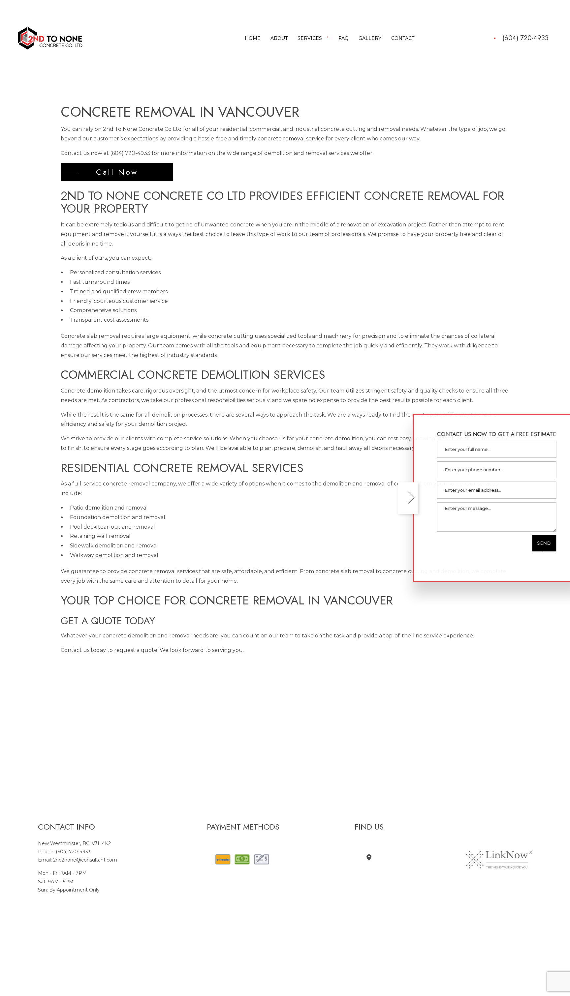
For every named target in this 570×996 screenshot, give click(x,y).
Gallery (370, 39)
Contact (402, 39)
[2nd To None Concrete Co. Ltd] (50, 38)
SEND (534, 543)
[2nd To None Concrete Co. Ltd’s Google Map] (369, 859)
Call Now (117, 172)
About (279, 39)
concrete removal (281, 139)
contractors (124, 401)
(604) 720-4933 (525, 39)
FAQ (343, 39)
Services (310, 39)
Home (253, 39)
